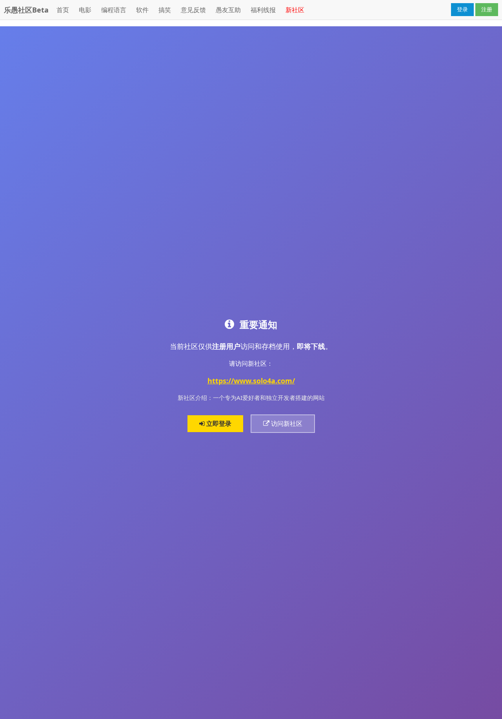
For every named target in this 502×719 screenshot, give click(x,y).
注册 (486, 9)
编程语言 (113, 9)
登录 (462, 9)
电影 (85, 9)
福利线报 (263, 9)
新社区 (295, 9)
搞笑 (164, 9)
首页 (62, 9)
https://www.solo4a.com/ (251, 380)
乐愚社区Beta (26, 10)
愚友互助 (228, 9)
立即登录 (218, 423)
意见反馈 (193, 9)
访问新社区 (285, 423)
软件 (142, 9)
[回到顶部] (492, 709)
